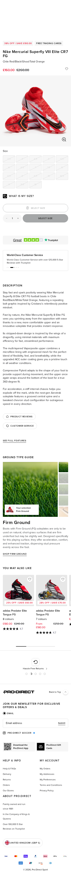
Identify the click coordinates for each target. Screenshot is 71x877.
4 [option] (25, 159)
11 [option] (11, 185)
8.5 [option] (11, 176)
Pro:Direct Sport (40, 869)
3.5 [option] (11, 159)
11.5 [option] (24, 185)
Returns (7, 779)
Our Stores (8, 790)
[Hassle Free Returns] (35, 664)
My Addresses (47, 774)
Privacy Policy (47, 790)
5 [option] (51, 159)
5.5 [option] (64, 159)
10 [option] (51, 176)
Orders (6, 785)
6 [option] (11, 168)
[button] (7, 267)
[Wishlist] (66, 68)
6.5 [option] (24, 168)
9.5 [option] (38, 176)
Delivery (7, 774)
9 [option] (25, 176)
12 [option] (38, 185)
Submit (61, 723)
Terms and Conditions (51, 785)
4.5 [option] (38, 159)
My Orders (45, 768)
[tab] (8, 713)
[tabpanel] (35, 723)
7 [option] (38, 168)
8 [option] (64, 168)
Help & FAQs (9, 768)
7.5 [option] (51, 168)
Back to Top (55, 692)
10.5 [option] (64, 176)
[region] (35, 110)
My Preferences (48, 779)
